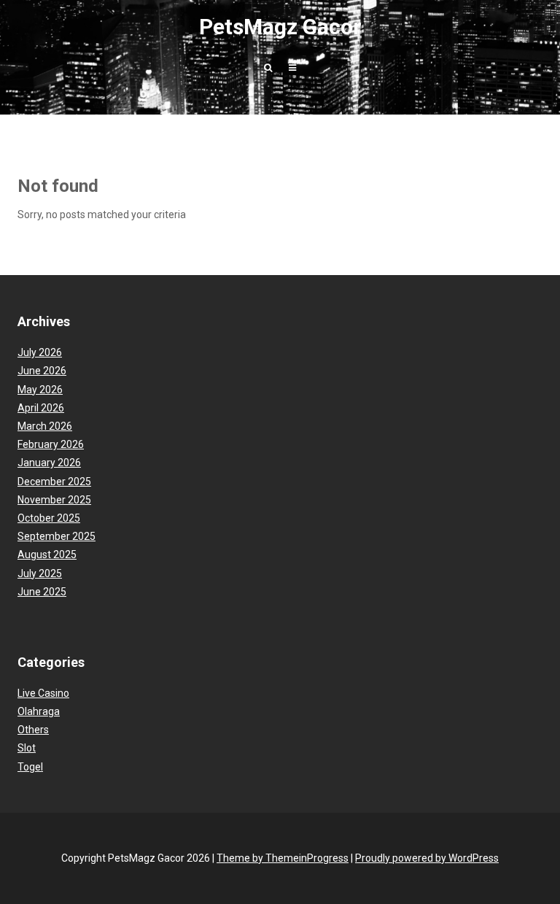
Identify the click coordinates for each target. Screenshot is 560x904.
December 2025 (54, 481)
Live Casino (43, 693)
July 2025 (40, 573)
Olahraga (39, 711)
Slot (27, 748)
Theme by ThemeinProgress (283, 858)
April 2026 (41, 408)
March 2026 (45, 426)
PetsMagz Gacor (280, 26)
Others (33, 729)
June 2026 (42, 370)
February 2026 (51, 444)
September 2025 (57, 536)
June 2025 (42, 592)
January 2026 (49, 462)
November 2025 (54, 500)
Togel (30, 767)
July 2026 (40, 352)
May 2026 (40, 389)
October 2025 (49, 518)
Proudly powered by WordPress (427, 858)
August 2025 (47, 554)
